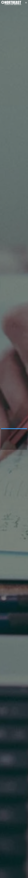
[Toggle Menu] (26, 2)
